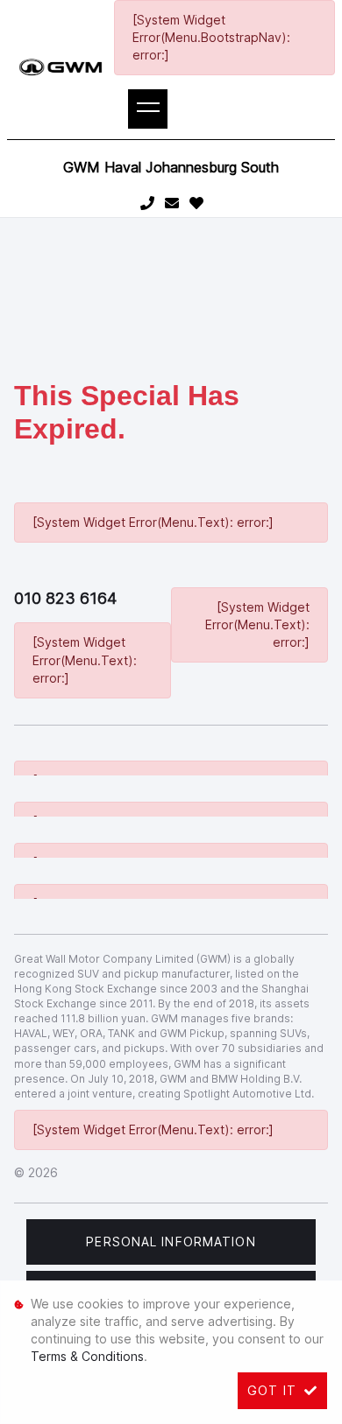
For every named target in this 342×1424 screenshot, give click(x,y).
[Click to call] (147, 203)
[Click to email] (172, 203)
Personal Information (170, 1241)
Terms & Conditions (87, 1356)
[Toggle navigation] (147, 109)
